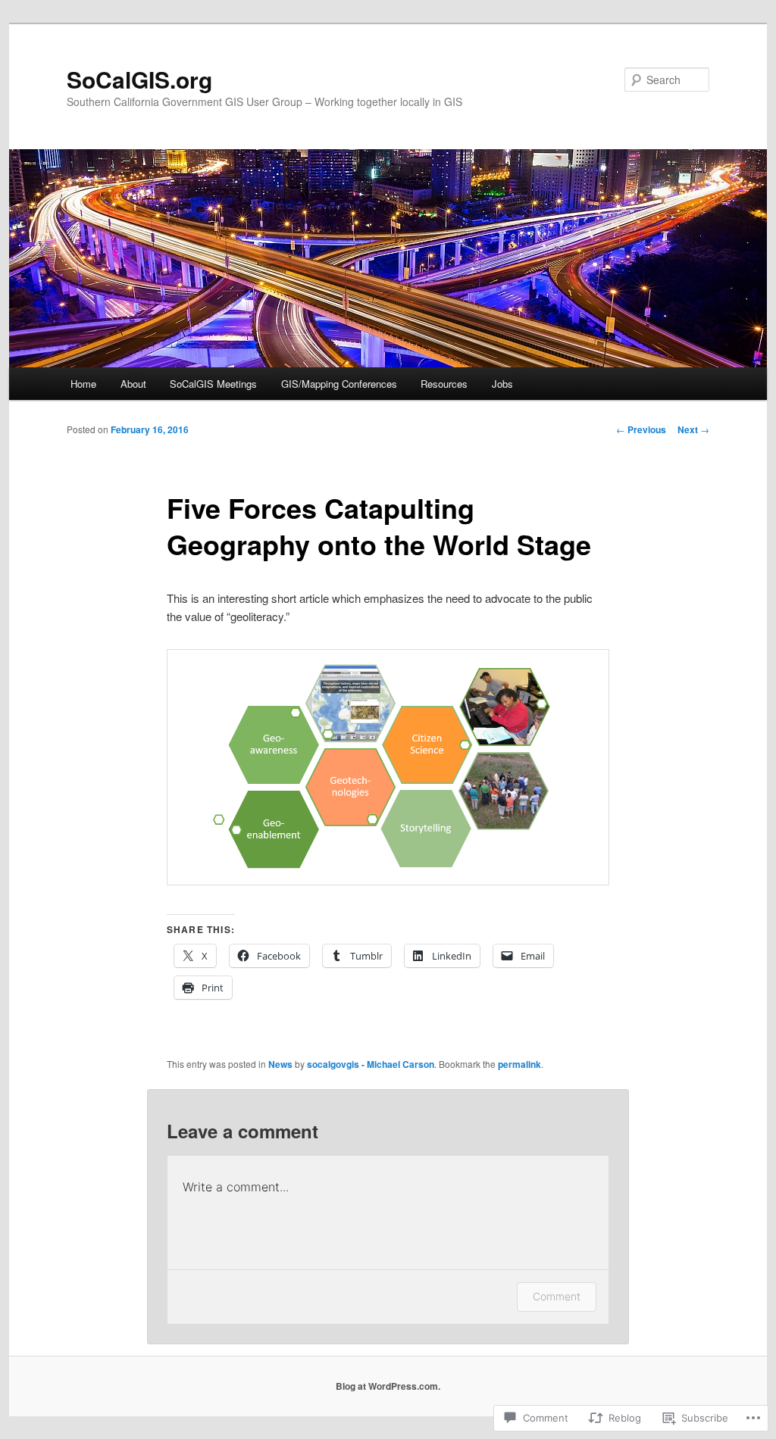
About (133, 383)
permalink (519, 1064)
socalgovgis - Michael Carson (370, 1064)
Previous (641, 429)
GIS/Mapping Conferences (339, 383)
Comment (556, 1296)
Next (693, 429)
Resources (444, 383)
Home (83, 383)
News (280, 1064)
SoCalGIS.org (139, 79)
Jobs (502, 383)
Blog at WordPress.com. (388, 1386)
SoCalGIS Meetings (213, 383)
